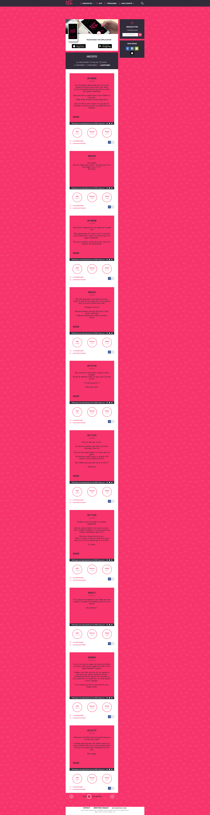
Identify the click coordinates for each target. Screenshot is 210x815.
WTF (100, 3)
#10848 (91, 221)
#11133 (91, 435)
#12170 (91, 366)
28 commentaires (77, 500)
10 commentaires (77, 642)
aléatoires (105, 65)
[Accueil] (69, 3)
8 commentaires (77, 420)
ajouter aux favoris (79, 143)
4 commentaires (77, 787)
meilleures (84, 62)
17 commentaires (77, 351)
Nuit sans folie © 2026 (119, 808)
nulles (95, 62)
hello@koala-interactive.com (125, 810)
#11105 (91, 515)
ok (140, 35)
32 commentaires (77, 141)
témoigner (111, 3)
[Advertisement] (104, 12)
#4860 (92, 657)
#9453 (92, 292)
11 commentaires (77, 715)
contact (86, 808)
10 (100, 796)
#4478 (92, 156)
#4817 (92, 593)
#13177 (91, 730)
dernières (80, 65)
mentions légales (101, 808)
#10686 (91, 78)
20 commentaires (77, 206)
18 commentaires (77, 277)
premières (92, 65)
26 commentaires (77, 578)
